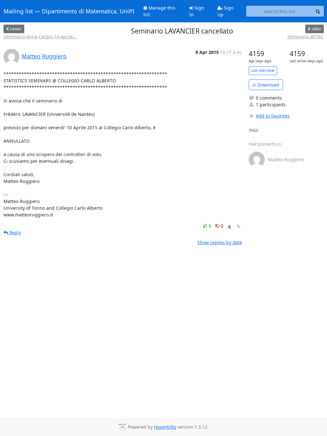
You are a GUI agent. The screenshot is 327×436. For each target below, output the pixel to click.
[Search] (318, 11)
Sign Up (225, 11)
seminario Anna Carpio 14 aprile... (40, 37)
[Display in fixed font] (229, 226)
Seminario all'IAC (305, 37)
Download (267, 85)
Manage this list (159, 11)
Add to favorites (273, 116)
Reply (14, 232)
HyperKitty (165, 427)
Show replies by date (219, 242)
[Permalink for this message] (238, 226)
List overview (263, 70)
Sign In (196, 11)
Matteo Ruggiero (44, 56)
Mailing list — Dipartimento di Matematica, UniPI (69, 11)
